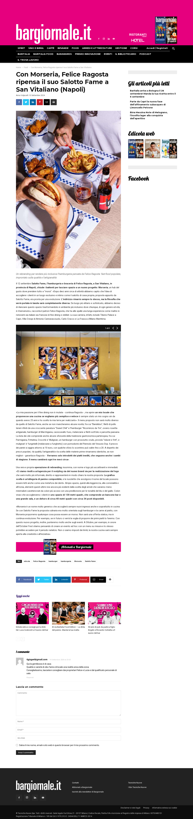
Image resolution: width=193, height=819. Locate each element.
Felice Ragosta (39, 561)
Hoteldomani (138, 41)
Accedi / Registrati (157, 48)
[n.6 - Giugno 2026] (152, 149)
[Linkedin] (108, 39)
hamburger (53, 561)
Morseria (78, 561)
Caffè (50, 48)
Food (75, 48)
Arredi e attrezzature (97, 48)
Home (18, 67)
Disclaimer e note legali (130, 808)
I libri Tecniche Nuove (137, 787)
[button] (173, 49)
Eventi (108, 54)
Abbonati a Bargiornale (76, 547)
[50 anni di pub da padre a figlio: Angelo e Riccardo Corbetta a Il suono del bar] (104, 613)
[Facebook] (98, 39)
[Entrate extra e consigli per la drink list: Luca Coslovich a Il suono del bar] (32, 613)
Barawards (64, 54)
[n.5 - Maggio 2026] (169, 149)
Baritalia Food (43, 54)
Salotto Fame (90, 561)
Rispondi (30, 678)
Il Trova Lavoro (28, 60)
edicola (27, 561)
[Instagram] (103, 39)
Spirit (21, 48)
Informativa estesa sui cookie (164, 808)
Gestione (121, 48)
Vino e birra (36, 48)
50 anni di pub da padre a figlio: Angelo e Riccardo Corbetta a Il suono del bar (101, 630)
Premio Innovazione (88, 54)
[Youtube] (113, 39)
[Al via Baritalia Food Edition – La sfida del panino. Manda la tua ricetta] (68, 613)
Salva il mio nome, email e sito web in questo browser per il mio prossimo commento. (59, 745)
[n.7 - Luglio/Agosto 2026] (165, 31)
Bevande (63, 48)
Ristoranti (138, 35)
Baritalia (24, 54)
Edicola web (141, 133)
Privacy (146, 808)
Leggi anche (23, 596)
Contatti (75, 783)
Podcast (145, 54)
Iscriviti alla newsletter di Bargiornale (88, 792)
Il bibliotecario (125, 54)
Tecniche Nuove (135, 783)
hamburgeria (66, 561)
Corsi (134, 48)
